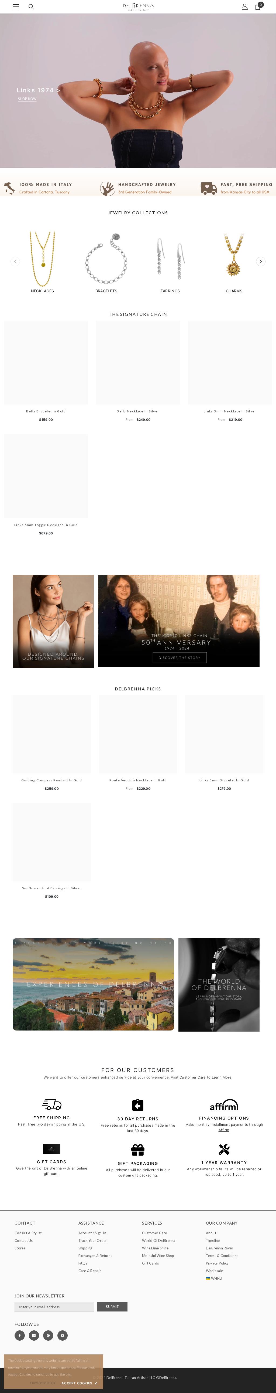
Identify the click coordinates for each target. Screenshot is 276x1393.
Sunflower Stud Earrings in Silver (51, 888)
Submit (112, 1307)
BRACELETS (106, 291)
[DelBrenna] (42, 259)
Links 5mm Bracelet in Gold (224, 780)
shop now (27, 99)
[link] (138, 189)
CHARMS (234, 291)
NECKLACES (42, 291)
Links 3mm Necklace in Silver (230, 411)
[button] (260, 261)
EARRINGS (170, 291)
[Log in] (245, 7)
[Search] (31, 7)
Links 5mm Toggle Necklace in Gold (46, 525)
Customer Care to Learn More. (206, 1077)
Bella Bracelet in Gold (46, 411)
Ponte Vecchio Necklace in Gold (138, 780)
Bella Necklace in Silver (138, 411)
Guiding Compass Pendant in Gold (51, 780)
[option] (42, 262)
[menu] (16, 7)
